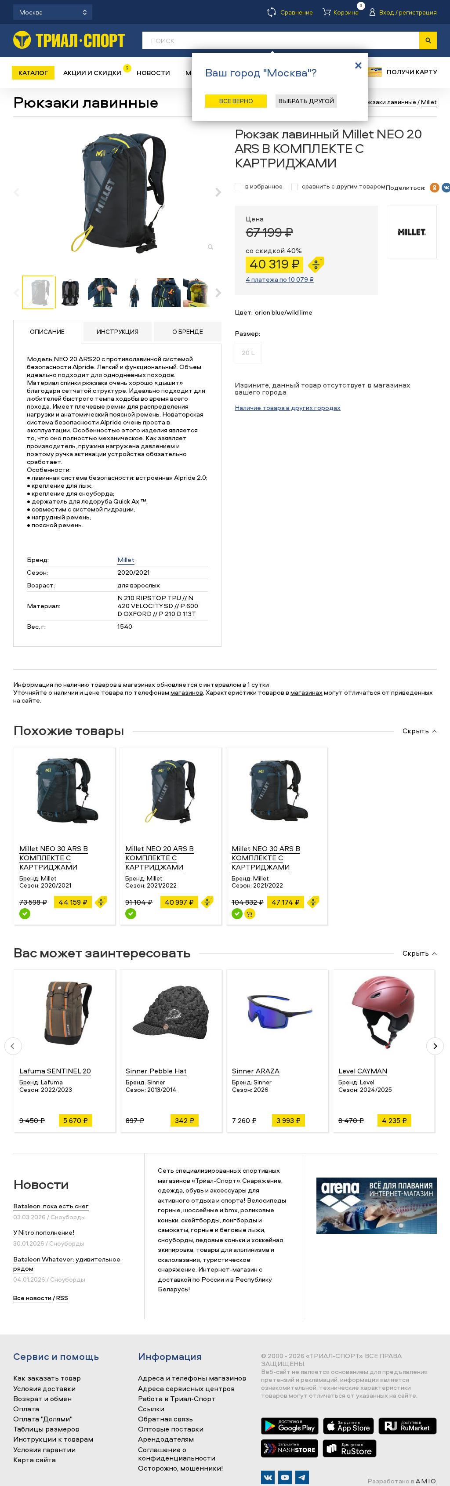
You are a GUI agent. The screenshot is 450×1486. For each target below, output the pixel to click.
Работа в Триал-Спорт (176, 1399)
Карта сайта (34, 1460)
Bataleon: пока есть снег (51, 1206)
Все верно (236, 101)
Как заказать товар (47, 1378)
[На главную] (69, 40)
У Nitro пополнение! (44, 1232)
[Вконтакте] (268, 1477)
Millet (125, 559)
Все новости (32, 1298)
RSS (62, 1298)
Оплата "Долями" (43, 1419)
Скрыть (416, 731)
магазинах (306, 692)
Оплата (26, 1409)
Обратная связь (165, 1419)
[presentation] (21, 192)
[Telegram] (302, 1477)
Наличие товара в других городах (288, 407)
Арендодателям (166, 1439)
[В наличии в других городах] (24, 913)
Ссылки (151, 1409)
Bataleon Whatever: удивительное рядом (66, 1263)
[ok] (434, 187)
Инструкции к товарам (53, 1439)
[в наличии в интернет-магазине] (249, 913)
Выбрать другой (306, 101)
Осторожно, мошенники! (180, 1468)
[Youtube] (285, 1477)
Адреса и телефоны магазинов (192, 1378)
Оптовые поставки (170, 1429)
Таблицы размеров (46, 1429)
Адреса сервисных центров (186, 1389)
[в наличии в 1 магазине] (237, 913)
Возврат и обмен (42, 1399)
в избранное (264, 186)
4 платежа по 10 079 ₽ (280, 279)
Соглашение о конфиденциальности (176, 1454)
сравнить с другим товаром (343, 186)
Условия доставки (44, 1389)
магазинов (187, 692)
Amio (426, 1481)
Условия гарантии (44, 1450)
